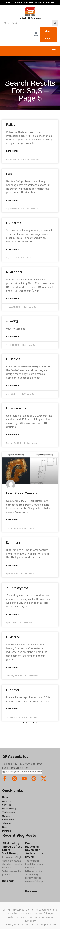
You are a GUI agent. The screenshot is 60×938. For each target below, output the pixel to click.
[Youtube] (24, 778)
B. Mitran (13, 542)
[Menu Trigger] (53, 51)
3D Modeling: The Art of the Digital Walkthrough (12, 848)
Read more (8, 880)
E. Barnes (13, 359)
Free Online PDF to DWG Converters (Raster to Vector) (30, 2)
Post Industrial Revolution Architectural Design (34, 850)
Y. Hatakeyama (17, 588)
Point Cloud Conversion (24, 493)
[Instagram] (14, 778)
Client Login (48, 35)
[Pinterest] (33, 778)
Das (9, 174)
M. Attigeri (14, 272)
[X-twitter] (43, 778)
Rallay (10, 125)
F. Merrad (13, 637)
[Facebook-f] (4, 778)
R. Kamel (12, 690)
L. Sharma (13, 223)
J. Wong (12, 321)
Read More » (12, 151)
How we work (16, 408)
